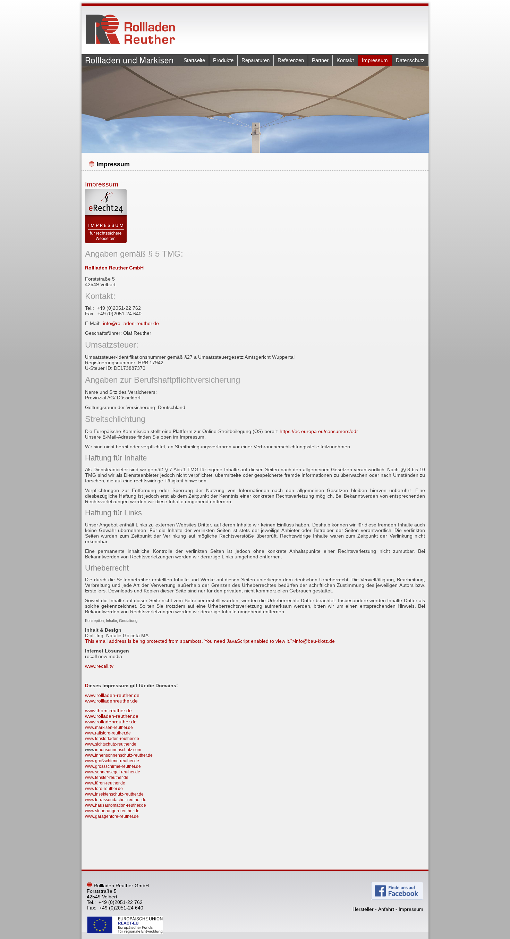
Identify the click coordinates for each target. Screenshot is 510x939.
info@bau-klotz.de (315, 641)
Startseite (194, 60)
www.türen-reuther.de (105, 783)
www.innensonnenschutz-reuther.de (119, 755)
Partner (320, 60)
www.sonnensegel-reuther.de (112, 772)
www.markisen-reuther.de (109, 727)
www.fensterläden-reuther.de (112, 738)
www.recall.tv (99, 666)
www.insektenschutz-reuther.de (114, 794)
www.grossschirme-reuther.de (113, 766)
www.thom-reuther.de (108, 710)
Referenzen (291, 60)
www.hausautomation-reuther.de (115, 805)
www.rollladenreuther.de (111, 701)
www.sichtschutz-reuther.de (110, 744)
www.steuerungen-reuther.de (112, 810)
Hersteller (363, 909)
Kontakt (345, 60)
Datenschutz (410, 60)
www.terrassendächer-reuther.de (115, 799)
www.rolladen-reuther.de (111, 716)
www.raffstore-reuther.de (108, 733)
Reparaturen (255, 60)
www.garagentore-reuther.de (112, 816)
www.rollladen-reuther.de (112, 695)
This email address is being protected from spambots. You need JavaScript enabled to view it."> (210, 641)
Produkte (223, 60)
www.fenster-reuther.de (106, 777)
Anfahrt (386, 909)
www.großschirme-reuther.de (112, 760)
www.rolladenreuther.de (111, 721)
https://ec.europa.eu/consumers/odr (319, 431)
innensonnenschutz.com (118, 749)
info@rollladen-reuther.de (131, 323)
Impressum (375, 60)
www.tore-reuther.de (104, 788)
